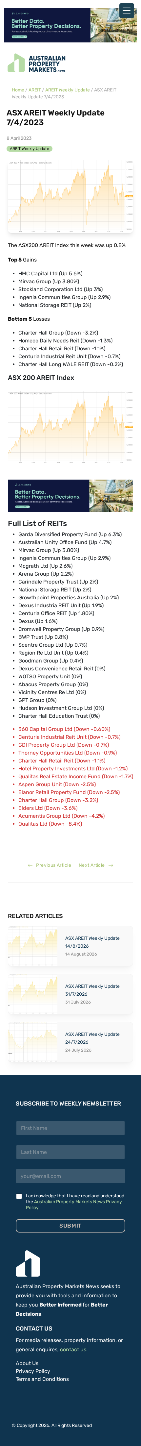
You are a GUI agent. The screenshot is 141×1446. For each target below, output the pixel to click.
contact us (73, 1349)
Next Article (93, 865)
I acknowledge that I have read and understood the (75, 1201)
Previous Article (52, 865)
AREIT (35, 90)
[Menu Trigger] (126, 10)
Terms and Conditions (42, 1379)
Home (18, 90)
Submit (70, 1225)
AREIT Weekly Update (67, 90)
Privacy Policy (33, 1371)
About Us (27, 1363)
